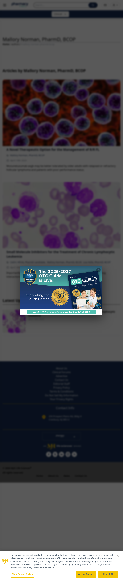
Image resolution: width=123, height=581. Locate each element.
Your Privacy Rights (22, 574)
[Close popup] (98, 270)
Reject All (108, 574)
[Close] (117, 555)
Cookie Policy (47, 567)
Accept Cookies (86, 574)
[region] (61, 566)
